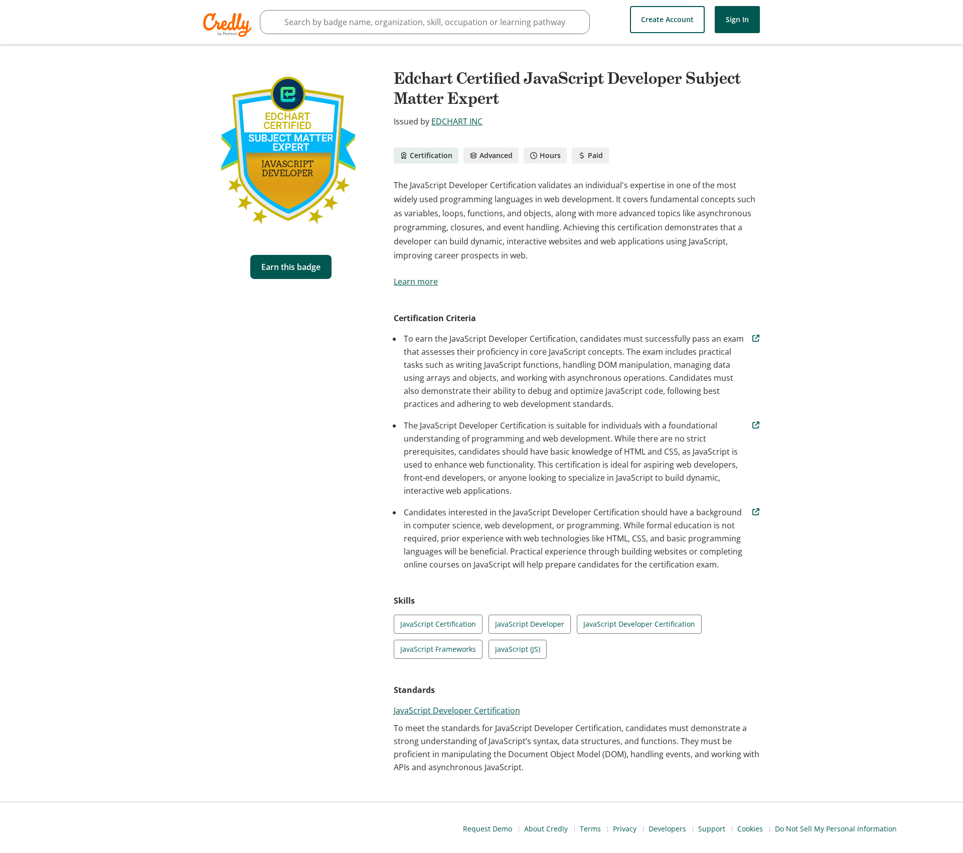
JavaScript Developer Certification (457, 710)
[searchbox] (425, 22)
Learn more (416, 281)
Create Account (667, 19)
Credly (229, 25)
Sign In (737, 19)
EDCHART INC (457, 121)
